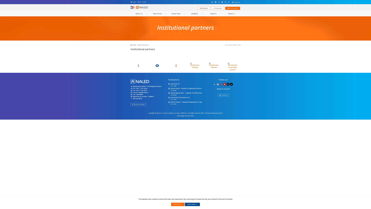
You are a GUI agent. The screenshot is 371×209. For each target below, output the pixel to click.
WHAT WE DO (157, 14)
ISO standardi (137, 98)
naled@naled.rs (143, 92)
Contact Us (237, 2)
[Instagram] (215, 2)
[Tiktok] (228, 2)
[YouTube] (222, 2)
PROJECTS (213, 14)
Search (231, 14)
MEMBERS (194, 14)
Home (134, 45)
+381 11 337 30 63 (141, 88)
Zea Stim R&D (189, 116)
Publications (173, 79)
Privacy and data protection (214, 113)
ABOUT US (139, 14)
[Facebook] (218, 2)
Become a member (139, 104)
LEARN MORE (191, 204)
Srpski (139, 2)
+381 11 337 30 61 (141, 90)
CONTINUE (177, 204)
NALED (158, 113)
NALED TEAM (176, 14)
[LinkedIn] (212, 2)
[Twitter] (225, 2)
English (144, 2)
